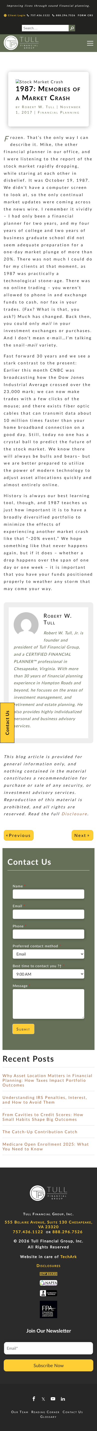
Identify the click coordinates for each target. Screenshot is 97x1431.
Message (21, 986)
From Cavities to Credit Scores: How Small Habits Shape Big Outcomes (43, 1117)
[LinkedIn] (63, 1399)
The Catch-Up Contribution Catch (40, 1131)
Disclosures (49, 1265)
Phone (19, 926)
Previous (20, 835)
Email (19, 906)
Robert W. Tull (38, 107)
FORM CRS (85, 15)
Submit (23, 1029)
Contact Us (73, 1412)
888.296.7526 (65, 15)
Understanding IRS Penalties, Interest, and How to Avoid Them (44, 1099)
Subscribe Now (49, 1365)
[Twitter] (44, 1399)
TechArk (68, 1256)
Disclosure (74, 813)
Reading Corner (45, 1412)
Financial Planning (59, 112)
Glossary (48, 1417)
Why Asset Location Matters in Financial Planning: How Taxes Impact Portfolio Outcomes (47, 1080)
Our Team (19, 1412)
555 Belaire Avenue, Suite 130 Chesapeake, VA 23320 (49, 1224)
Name (19, 886)
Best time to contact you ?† (38, 966)
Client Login (17, 15)
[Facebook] (34, 1399)
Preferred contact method (37, 946)
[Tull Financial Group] (21, 43)
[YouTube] (53, 1399)
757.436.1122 (40, 15)
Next (80, 835)
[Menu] (90, 43)
